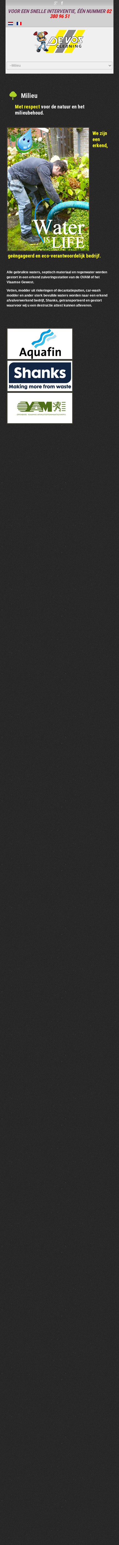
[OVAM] (40, 408)
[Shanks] (40, 376)
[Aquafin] (40, 344)
